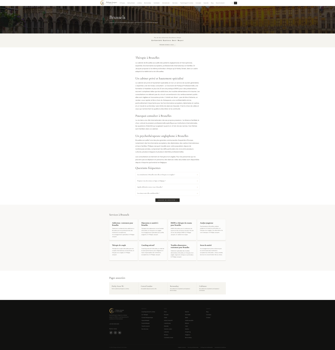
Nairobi (187, 312)
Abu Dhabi (187, 314)
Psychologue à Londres (186, 3)
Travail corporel (146, 326)
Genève (187, 329)
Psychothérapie (146, 323)
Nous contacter (220, 3)
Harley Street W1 (168, 320)
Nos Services (145, 329)
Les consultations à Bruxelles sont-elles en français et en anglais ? (156, 175)
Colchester (157, 3)
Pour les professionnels (193, 347)
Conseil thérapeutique (147, 317)
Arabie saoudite (189, 320)
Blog (212, 3)
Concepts (198, 3)
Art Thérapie (145, 314)
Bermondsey (147, 3)
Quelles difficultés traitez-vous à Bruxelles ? (150, 187)
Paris (165, 312)
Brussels (166, 314)
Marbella (166, 326)
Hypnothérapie (145, 320)
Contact (208, 317)
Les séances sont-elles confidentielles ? (148, 193)
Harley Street (131, 3)
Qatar (186, 317)
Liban (186, 326)
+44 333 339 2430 (114, 324)
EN (232, 3)
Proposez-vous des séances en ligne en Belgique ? (151, 181)
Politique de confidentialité (206, 347)
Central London (168, 329)
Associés (206, 3)
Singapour (187, 334)
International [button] (165, 3)
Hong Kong (188, 332)
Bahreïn (187, 323)
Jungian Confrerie (182, 347)
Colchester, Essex (168, 337)
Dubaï (165, 317)
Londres (139, 3)
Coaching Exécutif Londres (148, 312)
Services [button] (174, 3)
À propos (122, 3)
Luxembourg (167, 323)
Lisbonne (166, 332)
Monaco (166, 334)
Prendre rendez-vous (167, 44)
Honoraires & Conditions (220, 347)
